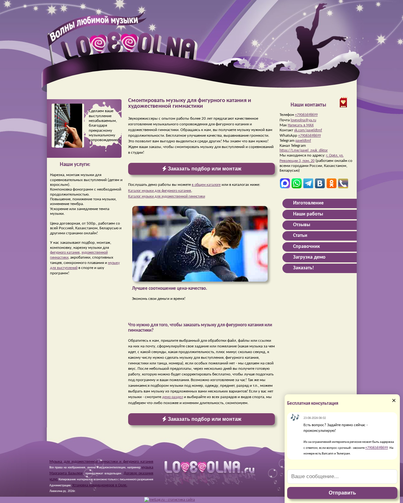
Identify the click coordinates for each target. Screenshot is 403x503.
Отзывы (301, 224)
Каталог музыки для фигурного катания (159, 191)
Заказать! (303, 268)
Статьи (300, 235)
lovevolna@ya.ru (303, 120)
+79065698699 (306, 115)
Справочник (306, 246)
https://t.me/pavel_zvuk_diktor (304, 150)
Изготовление (308, 203)
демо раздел (172, 397)
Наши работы (308, 214)
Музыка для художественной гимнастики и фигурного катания (101, 462)
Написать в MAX (301, 125)
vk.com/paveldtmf (308, 130)
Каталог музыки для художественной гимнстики (166, 196)
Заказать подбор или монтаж (204, 168)
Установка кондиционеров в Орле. (99, 485)
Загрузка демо (309, 257)
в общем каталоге (206, 185)
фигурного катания (65, 252)
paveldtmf (303, 141)
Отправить (342, 492)
